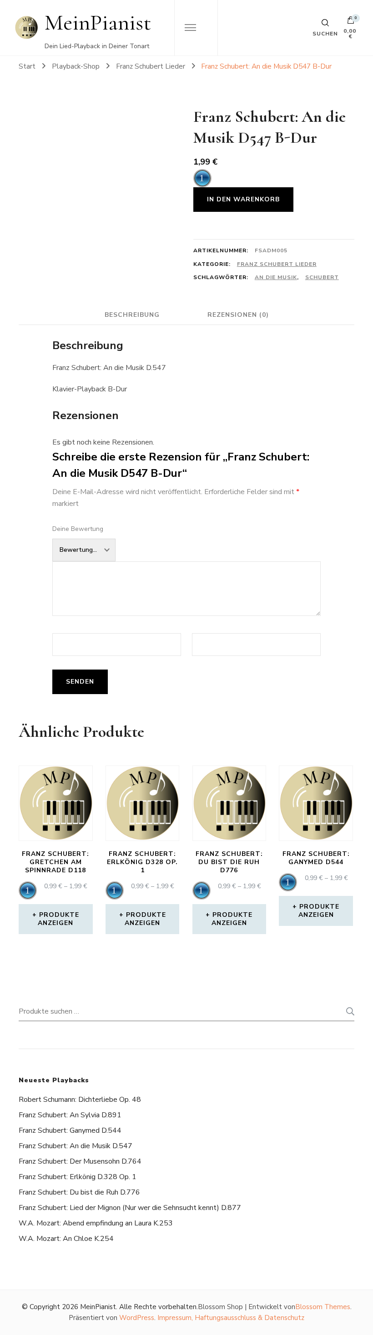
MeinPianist (98, 22)
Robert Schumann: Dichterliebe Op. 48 (80, 1100)
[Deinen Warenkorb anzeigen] (351, 22)
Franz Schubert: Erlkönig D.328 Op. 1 (77, 1177)
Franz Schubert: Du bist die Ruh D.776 (79, 1192)
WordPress (136, 1317)
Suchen (347, 1011)
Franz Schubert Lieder (277, 264)
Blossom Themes (322, 1306)
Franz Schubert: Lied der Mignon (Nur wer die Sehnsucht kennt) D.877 (130, 1208)
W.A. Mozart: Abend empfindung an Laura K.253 (96, 1223)
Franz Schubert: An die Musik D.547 (75, 1146)
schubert (322, 277)
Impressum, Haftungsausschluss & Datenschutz (230, 1317)
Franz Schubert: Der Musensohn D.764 (80, 1161)
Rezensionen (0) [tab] (238, 314)
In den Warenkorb (243, 199)
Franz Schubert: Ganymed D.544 (70, 1130)
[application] (202, 178)
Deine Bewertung (77, 529)
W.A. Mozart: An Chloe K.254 (66, 1239)
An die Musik (276, 277)
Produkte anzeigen (58, 918)
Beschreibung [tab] (132, 314)
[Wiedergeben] (202, 178)
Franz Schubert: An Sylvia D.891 (70, 1115)
